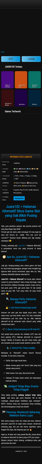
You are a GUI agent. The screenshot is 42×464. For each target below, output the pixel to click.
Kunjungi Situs (19, 198)
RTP (11, 59)
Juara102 (21, 245)
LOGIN (31, 59)
